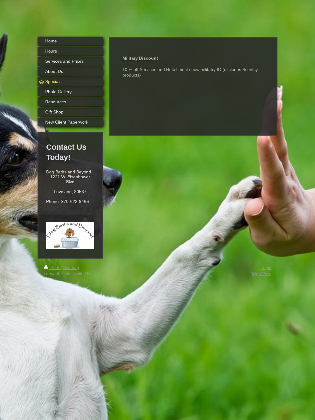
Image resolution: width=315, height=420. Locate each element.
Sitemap (71, 267)
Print (55, 267)
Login (266, 267)
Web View (261, 273)
